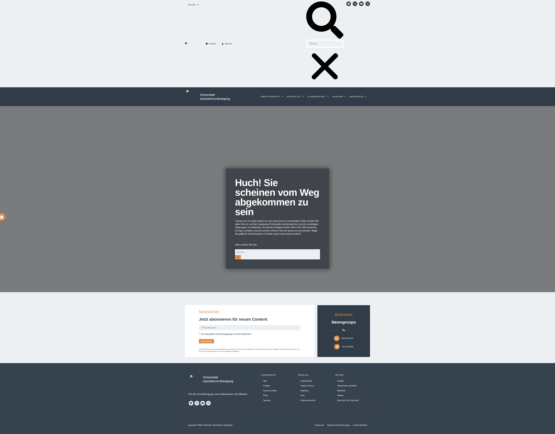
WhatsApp (347, 338)
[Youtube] (361, 3)
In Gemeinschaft (317, 97)
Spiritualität (293, 97)
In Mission (337, 97)
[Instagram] (367, 3)
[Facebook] (348, 3)
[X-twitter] (355, 3)
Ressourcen (357, 97)
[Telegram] (337, 346)
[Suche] (238, 257)
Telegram (347, 347)
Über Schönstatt (270, 97)
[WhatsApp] (337, 338)
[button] (324, 20)
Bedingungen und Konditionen (235, 334)
